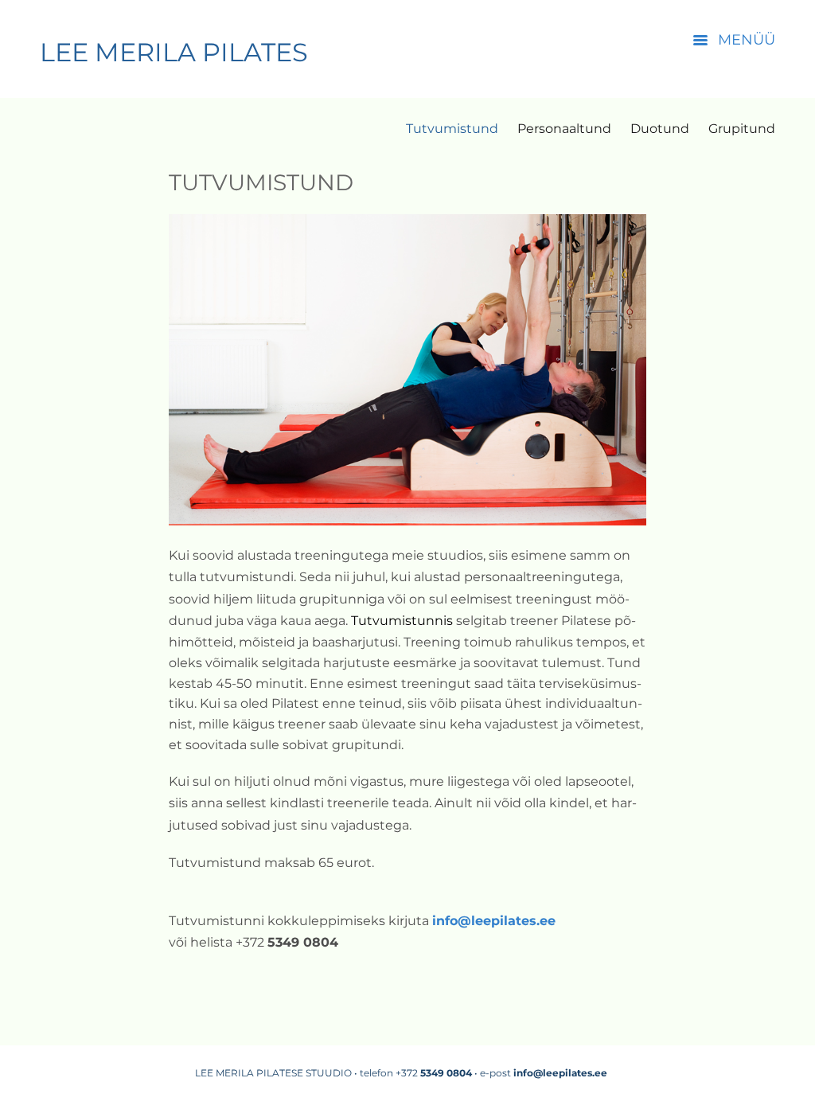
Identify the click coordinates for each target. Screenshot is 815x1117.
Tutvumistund (452, 129)
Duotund (659, 129)
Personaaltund (564, 129)
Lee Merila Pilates (174, 52)
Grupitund (741, 129)
